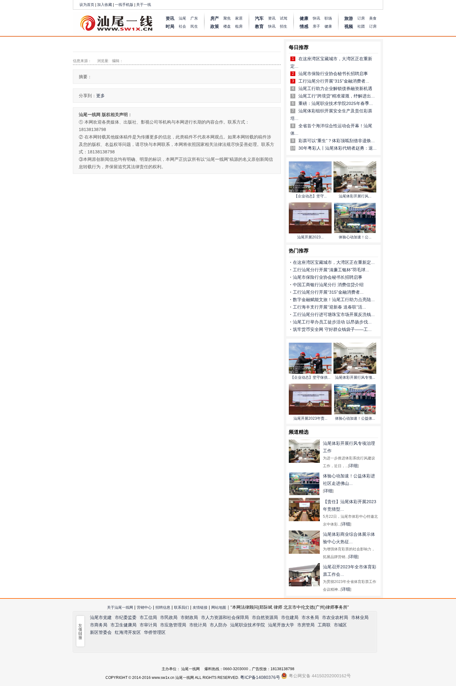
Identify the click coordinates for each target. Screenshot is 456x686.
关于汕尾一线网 (120, 607)
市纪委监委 (125, 617)
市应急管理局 (173, 624)
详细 (353, 465)
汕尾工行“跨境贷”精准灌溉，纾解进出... (336, 95)
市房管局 (306, 624)
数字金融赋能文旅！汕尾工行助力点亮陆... (334, 299)
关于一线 (143, 4)
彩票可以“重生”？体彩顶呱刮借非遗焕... (336, 140)
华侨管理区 (155, 632)
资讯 (271, 18)
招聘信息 (162, 607)
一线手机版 (124, 4)
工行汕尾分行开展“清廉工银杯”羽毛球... (331, 269)
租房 (239, 26)
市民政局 (168, 617)
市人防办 (218, 624)
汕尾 (182, 18)
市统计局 (198, 624)
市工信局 (148, 617)
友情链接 (200, 607)
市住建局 (289, 617)
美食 (373, 18)
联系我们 (181, 607)
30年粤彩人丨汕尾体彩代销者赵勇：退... (337, 148)
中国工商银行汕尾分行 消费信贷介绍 (328, 284)
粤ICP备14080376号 (260, 677)
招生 (283, 26)
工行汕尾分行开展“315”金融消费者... (333, 81)
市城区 (340, 624)
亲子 (316, 26)
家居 (239, 18)
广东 (194, 18)
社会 (182, 26)
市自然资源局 (265, 617)
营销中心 (144, 607)
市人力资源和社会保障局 (225, 617)
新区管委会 (101, 632)
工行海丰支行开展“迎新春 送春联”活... (329, 307)
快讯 (271, 26)
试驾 (283, 18)
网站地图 (218, 607)
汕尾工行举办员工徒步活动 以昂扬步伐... (332, 321)
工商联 (324, 624)
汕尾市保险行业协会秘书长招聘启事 (333, 73)
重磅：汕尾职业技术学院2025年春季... (335, 103)
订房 (361, 18)
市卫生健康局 (123, 624)
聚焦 (227, 18)
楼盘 (227, 26)
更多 (100, 95)
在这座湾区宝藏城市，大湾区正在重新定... (334, 262)
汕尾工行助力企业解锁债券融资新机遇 (335, 88)
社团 (361, 26)
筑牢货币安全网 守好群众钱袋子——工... (332, 329)
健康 (328, 26)
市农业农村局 (335, 617)
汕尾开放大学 (281, 624)
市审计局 (148, 624)
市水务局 (310, 617)
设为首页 (86, 4)
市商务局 (98, 624)
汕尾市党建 (101, 617)
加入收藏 (104, 4)
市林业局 (360, 617)
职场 (328, 18)
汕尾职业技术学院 (247, 624)
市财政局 (189, 617)
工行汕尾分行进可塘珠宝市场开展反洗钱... (334, 314)
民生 (194, 26)
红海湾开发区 (128, 632)
